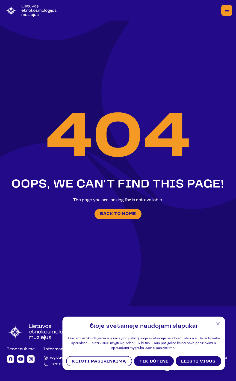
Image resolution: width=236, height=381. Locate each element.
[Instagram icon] (31, 359)
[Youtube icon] (20, 359)
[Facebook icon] (10, 359)
